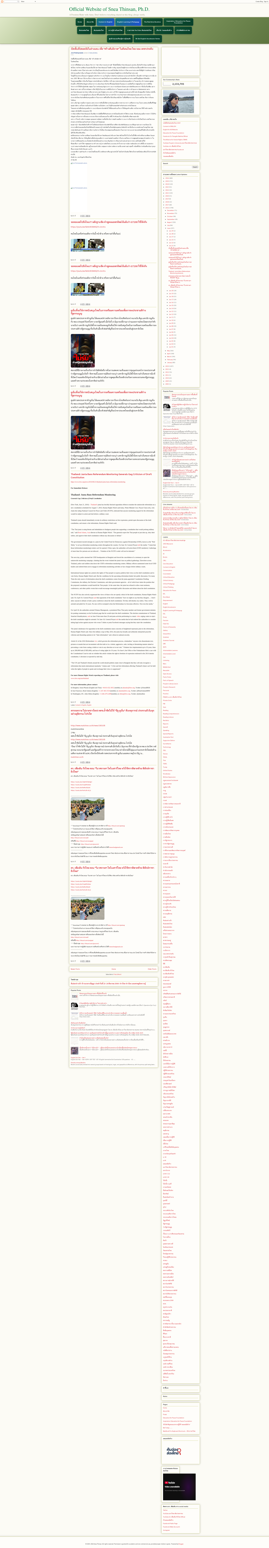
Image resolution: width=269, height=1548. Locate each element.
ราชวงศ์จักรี (166, 1230)
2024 (167, 184)
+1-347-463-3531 (104, 691)
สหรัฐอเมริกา (167, 1314)
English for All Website (170, 129)
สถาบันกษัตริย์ (167, 1284)
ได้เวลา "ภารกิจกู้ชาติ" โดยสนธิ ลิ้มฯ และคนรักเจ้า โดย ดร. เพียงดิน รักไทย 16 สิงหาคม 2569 (180, 529)
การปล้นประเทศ (168, 827)
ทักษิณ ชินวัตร (167, 1010)
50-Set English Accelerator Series (148, 39)
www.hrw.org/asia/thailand (80, 678)
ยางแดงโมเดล (167, 1187)
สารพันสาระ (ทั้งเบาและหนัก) (172, 1324)
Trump (165, 767)
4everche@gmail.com (116, 847)
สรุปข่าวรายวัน (167, 1307)
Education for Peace (169, 590)
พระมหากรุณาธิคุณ (169, 1124)
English (89, 705)
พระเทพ (165, 1120)
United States (167, 770)
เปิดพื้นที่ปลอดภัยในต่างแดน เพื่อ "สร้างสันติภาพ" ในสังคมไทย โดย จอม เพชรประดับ (112, 48)
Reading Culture (168, 717)
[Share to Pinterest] (89, 216)
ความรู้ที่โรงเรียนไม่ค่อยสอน (171, 900)
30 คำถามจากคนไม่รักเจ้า (78, 1028)
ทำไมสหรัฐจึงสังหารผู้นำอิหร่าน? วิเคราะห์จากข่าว (93, 1003)
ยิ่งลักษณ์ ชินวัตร (168, 1190)
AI (163, 554)
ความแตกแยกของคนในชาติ (171, 884)
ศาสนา (165, 1260)
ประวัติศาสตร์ (167, 1084)
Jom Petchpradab (77, 53)
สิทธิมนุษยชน (167, 1330)
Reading (165, 710)
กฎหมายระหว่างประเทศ (170, 780)
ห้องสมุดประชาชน (168, 1354)
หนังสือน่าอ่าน (167, 1350)
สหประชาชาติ (167, 1310)
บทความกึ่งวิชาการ (169, 1067)
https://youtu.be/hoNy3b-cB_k (81, 790)
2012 (167, 372)
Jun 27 (171, 237)
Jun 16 (171, 302)
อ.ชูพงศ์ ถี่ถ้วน (167, 1357)
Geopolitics (167, 634)
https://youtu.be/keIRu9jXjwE (80, 787)
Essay (165, 617)
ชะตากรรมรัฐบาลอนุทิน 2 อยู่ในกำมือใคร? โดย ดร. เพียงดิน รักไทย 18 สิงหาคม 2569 (180, 519)
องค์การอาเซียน (168, 1367)
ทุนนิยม (165, 1024)
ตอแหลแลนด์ (167, 984)
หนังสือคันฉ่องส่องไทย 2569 (171, 123)
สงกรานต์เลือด (167, 1270)
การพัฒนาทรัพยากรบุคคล (171, 830)
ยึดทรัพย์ (166, 1194)
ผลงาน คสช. (167, 1114)
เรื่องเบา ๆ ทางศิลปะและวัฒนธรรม (173, 1234)
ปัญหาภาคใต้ (167, 1100)
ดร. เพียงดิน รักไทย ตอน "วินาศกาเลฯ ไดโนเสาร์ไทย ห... (180, 281)
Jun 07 (171, 329)
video (138, 616)
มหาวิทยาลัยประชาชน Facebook (173, 149)
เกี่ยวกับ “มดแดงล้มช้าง (164, 30)
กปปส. (165, 794)
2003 (167, 384)
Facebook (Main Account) (171, 1527)
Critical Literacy (168, 580)
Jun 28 (171, 234)
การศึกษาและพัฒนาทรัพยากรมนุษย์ (174, 850)
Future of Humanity (169, 627)
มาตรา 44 (166, 1177)
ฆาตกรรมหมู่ (167, 940)
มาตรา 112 (166, 1174)
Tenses (165, 754)
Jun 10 (171, 320)
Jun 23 (171, 240)
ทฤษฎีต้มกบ (167, 1004)
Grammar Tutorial (168, 640)
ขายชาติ (165, 864)
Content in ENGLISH (169, 126)
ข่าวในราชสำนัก (168, 867)
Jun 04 (171, 338)
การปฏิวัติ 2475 (168, 817)
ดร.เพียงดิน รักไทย (168, 970)
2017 (167, 205)
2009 (167, 381)
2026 (167, 178)
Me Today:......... (167, 1428)
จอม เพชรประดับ (168, 954)
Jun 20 (171, 290)
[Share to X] (85, 216)
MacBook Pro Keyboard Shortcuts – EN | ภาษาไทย (179, 1431)
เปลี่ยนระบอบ (167, 1110)
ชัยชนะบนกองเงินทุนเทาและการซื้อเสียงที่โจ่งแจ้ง (93, 993)
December (170, 210)
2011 (167, 375)
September (171, 219)
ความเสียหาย (167, 910)
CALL (164, 560)
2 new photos (92, 53)
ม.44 (164, 1160)
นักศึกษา (165, 1057)
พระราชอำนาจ (167, 1127)
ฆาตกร (165, 937)
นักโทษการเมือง (168, 1054)
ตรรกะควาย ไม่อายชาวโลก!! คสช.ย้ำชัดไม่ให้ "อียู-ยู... (180, 277)
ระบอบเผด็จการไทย (169, 1214)
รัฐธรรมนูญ (166, 1224)
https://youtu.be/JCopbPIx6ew (81, 785)
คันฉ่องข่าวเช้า (167, 920)
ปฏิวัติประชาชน (168, 1070)
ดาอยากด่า (166, 980)
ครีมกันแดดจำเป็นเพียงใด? (78, 1023)
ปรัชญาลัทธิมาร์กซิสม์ (169, 1087)
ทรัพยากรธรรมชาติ (169, 997)
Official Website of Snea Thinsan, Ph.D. (109, 8)
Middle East (167, 667)
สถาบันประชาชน (168, 1287)
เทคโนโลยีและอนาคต (169, 1034)
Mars (164, 664)
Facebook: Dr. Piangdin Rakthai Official (175, 136)
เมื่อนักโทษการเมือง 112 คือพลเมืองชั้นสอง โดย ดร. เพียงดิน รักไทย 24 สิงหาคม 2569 (180, 508)
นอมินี (165, 1050)
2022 (167, 190)
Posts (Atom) (117, 974)
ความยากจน (167, 887)
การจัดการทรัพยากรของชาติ (172, 804)
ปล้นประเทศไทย (168, 1094)
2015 (167, 366)
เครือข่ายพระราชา (168, 930)
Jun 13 (171, 311)
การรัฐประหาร (167, 840)
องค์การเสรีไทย (167, 1364)
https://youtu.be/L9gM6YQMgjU (81, 782)
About (165, 547)
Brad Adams (82, 532)
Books (165, 557)
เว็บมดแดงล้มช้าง (168, 1520)
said (95, 598)
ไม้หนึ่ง (165, 1180)
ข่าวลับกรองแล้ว (168, 870)
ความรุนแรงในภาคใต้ (169, 897)
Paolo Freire (167, 677)
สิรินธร (165, 1334)
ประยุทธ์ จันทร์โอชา (169, 1080)
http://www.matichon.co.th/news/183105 (88, 725)
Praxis (165, 1414)
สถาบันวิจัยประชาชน (169, 1294)
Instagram (166, 1530)
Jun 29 (171, 231)
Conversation (167, 570)
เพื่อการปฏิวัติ (167, 1140)
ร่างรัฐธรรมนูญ (167, 1227)
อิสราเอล (166, 1377)
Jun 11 (171, 317)
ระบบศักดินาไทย (168, 1210)
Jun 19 (171, 293)
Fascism (165, 620)
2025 (167, 181)
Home (80, 22)
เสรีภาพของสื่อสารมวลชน (171, 1347)
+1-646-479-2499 (105, 694)
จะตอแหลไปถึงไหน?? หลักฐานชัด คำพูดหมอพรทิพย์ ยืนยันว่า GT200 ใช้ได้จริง (109, 221)
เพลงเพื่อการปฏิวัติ (169, 1137)
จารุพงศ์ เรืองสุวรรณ (169, 957)
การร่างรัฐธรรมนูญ (168, 844)
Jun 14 (171, 308)
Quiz (164, 707)
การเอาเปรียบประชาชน (170, 860)
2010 (167, 378)
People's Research (169, 687)
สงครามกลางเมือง (168, 1274)
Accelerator (167, 550)
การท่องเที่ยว (167, 810)
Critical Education (169, 577)
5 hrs (72, 55)
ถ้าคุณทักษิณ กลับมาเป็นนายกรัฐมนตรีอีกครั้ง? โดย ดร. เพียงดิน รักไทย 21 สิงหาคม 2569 (179, 513)
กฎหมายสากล (167, 784)
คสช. (164, 917)
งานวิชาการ (166, 950)
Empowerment (168, 600)
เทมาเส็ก (165, 1037)
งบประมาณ (166, 947)
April (168, 353)
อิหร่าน (165, 1380)
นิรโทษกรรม (167, 1060)
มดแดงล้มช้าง (167, 1164)
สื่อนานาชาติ (167, 1337)
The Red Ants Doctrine (152, 22)
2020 (167, 196)
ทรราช (165, 990)
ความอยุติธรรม (167, 914)
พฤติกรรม (166, 1130)
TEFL (164, 750)
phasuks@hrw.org (129, 688)
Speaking (166, 730)
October (170, 216)
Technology (167, 747)
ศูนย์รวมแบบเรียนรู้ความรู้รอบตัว (120, 39)
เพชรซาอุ (166, 1134)
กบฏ (164, 790)
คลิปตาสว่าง (167, 874)
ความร (165, 890)
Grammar (166, 637)
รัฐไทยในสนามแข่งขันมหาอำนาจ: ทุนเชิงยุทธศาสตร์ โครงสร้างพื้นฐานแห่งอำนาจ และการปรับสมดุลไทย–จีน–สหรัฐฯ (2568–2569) (107, 1033)
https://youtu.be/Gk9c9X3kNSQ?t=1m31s (88, 227)
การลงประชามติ (168, 847)
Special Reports (168, 734)
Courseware (167, 574)
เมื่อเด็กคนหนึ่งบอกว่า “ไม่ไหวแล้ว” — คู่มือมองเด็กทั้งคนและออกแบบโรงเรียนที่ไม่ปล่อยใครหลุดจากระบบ (108, 1048)
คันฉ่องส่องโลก (99, 30)
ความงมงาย (166, 880)
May (168, 351)
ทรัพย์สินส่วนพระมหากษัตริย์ (172, 994)
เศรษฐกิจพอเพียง (168, 1267)
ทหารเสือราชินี (167, 1007)
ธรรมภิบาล (166, 1040)
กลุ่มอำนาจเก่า (167, 797)
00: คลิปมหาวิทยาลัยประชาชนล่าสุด (174, 540)
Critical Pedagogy (168, 584)
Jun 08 (171, 326)
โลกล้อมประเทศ (168, 1247)
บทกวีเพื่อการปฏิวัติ (169, 1064)
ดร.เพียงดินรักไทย (168, 974)
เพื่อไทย (165, 1144)
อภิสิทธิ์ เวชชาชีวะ (168, 1374)
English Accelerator (169, 607)
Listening (166, 660)
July (168, 225)
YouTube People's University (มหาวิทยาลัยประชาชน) (180, 143)
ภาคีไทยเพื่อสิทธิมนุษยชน (171, 1147)
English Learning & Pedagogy (128, 22)
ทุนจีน (165, 1017)
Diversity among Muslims (78, 1062)
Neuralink (166, 670)
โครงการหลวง (167, 934)
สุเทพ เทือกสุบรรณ (169, 1344)
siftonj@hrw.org (124, 694)
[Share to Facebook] (87, 216)
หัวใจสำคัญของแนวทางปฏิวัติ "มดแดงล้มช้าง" (176, 1424)
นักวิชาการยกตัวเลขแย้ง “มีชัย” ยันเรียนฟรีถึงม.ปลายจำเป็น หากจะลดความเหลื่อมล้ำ (103, 1013)
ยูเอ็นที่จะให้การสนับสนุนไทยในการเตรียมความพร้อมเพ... (180, 263)
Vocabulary (166, 774)
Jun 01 (171, 347)
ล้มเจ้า (165, 1240)
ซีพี (164, 964)
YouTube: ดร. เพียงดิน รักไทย (172, 146)
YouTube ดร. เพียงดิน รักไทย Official (174, 1517)
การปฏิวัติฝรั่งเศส (168, 820)
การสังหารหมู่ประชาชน (170, 857)
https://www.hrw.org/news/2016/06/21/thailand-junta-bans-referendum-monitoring (98, 482)
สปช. (164, 1304)
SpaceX (165, 727)
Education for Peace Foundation (173, 133)
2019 (167, 199)
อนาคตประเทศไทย (169, 1370)
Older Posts (152, 969)
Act (95, 641)
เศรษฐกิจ (166, 1264)
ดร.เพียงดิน (166, 967)
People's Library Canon (170, 684)
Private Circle (167, 700)
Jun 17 (171, 299)
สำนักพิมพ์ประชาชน (183, 30)
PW (164, 704)
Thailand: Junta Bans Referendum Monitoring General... (179, 272)
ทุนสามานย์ (166, 1030)
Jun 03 (171, 341)
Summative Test (168, 737)
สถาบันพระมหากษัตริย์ (170, 1290)
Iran (164, 657)
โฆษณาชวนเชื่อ (168, 944)
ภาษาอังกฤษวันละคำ (169, 1154)
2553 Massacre (168, 544)
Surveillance (167, 744)
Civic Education (168, 564)
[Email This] (81, 216)
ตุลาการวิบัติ (167, 987)
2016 (167, 208)
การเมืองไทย (167, 834)
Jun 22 (171, 243)
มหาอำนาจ (166, 1170)
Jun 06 (171, 332)
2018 (167, 202)
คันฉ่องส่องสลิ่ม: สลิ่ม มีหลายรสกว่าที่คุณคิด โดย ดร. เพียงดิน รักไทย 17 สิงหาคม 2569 (180, 524)
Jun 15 (171, 305)
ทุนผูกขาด (166, 1027)
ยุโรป (164, 1207)
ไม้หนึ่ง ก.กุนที (167, 1184)
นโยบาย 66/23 (167, 1047)
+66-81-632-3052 (108, 688)
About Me (90, 22)
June (169, 228)
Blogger (181, 1544)
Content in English (106, 22)
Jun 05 (171, 335)
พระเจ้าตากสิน (167, 1117)
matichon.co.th (77, 757)
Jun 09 (171, 323)
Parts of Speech (168, 680)
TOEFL (165, 764)
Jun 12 (171, 314)
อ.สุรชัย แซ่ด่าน (167, 1360)
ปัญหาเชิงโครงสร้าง (169, 1097)
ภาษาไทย (166, 1150)
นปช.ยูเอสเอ (167, 1044)
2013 (167, 369)
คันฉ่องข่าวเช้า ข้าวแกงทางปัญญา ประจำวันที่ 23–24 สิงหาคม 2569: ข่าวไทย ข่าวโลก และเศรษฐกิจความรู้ (108, 984)
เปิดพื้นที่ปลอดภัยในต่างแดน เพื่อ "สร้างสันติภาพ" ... (179, 249)
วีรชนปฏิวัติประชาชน (169, 1257)
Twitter (165, 1510)
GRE (164, 644)
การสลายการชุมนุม (169, 854)
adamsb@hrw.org (124, 691)
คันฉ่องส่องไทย (84, 30)
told (139, 545)
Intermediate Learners (170, 650)
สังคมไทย (166, 1317)
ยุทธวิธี (165, 1200)
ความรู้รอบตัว (167, 904)
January (169, 362)
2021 (167, 193)
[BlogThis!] (83, 216)
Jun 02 (171, 344)
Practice (165, 694)
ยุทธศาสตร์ (166, 1204)
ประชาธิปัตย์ (167, 1077)
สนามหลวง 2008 (168, 1300)
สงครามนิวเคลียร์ (168, 1277)
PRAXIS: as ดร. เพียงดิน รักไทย (172, 697)
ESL (164, 614)
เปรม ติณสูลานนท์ (168, 1107)
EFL (164, 594)
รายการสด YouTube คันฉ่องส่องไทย (139, 30)
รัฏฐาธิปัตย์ (166, 1220)
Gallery (165, 630)
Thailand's (94, 505)
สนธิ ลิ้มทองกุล (167, 1297)
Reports (165, 724)
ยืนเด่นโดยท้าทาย (168, 1197)
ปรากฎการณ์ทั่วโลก (169, 1090)
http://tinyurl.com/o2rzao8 (79, 838)
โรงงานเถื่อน (166, 1237)
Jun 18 (171, 296)
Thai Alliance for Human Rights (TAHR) (175, 139)
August (169, 222)
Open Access (167, 674)
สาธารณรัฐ (166, 1320)
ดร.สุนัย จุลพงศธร (168, 977)
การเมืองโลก (166, 837)
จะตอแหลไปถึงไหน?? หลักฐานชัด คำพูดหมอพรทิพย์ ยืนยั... (180, 253)
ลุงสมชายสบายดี (168, 1244)
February (170, 359)
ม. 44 (164, 1157)
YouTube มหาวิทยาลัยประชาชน (173, 1513)
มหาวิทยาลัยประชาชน (170, 1167)
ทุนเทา (165, 1020)
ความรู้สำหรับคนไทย (115, 30)
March (169, 356)
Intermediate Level (169, 654)
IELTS (164, 647)
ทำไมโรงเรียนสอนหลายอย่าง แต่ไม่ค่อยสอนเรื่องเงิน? (94, 1038)
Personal (166, 690)
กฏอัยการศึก (167, 787)
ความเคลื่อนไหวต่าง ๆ (169, 877)
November (170, 213)
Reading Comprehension (171, 714)
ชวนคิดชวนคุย (167, 960)
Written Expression (169, 777)
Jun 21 (171, 245)
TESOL (165, 757)
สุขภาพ (165, 1340)
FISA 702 (166, 624)
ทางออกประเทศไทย (169, 1014)
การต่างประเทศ (168, 807)
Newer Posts (75, 969)
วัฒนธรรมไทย (167, 1250)
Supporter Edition (169, 740)
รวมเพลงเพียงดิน (168, 156)
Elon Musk (166, 597)
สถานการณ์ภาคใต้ (168, 1280)
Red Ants (166, 720)
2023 (167, 187)
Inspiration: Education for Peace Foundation (178, 22)
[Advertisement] (180, 61)
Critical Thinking (168, 587)
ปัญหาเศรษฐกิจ (168, 1104)
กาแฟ (165, 800)
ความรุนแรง (166, 894)
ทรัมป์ (165, 1000)
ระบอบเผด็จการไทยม (169, 1217)
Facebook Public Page (170, 1523)
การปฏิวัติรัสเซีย (168, 824)
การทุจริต (166, 814)
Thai (164, 760)
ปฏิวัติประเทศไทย (168, 1074)
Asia (89, 532)
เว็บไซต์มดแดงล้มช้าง (169, 153)
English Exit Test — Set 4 (78, 1057)
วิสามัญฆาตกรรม (168, 1254)
